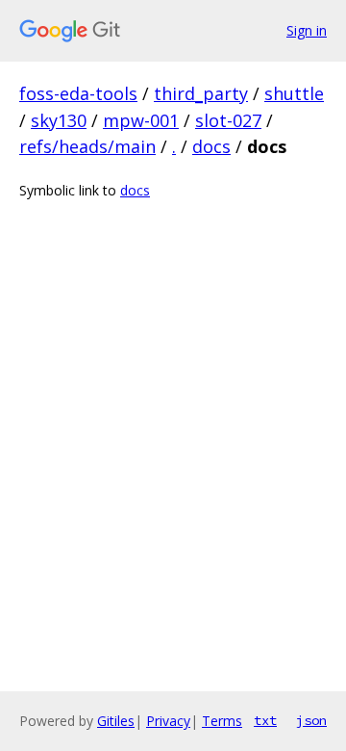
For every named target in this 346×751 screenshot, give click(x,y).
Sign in (306, 30)
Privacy (168, 721)
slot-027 (228, 120)
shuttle (294, 93)
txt (265, 720)
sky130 (58, 120)
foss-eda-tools (78, 93)
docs (211, 146)
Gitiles (116, 721)
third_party (201, 93)
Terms (222, 721)
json (311, 720)
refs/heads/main (87, 146)
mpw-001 (141, 120)
